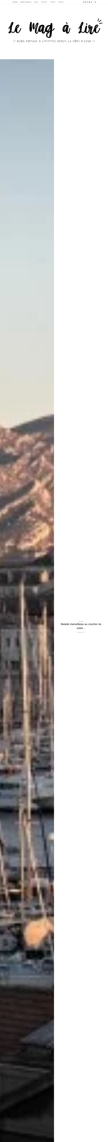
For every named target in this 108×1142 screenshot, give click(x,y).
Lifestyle (44, 2)
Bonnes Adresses (25, 2)
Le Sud (36, 2)
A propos (15, 2)
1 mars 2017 (81, 632)
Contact (61, 2)
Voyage (52, 2)
